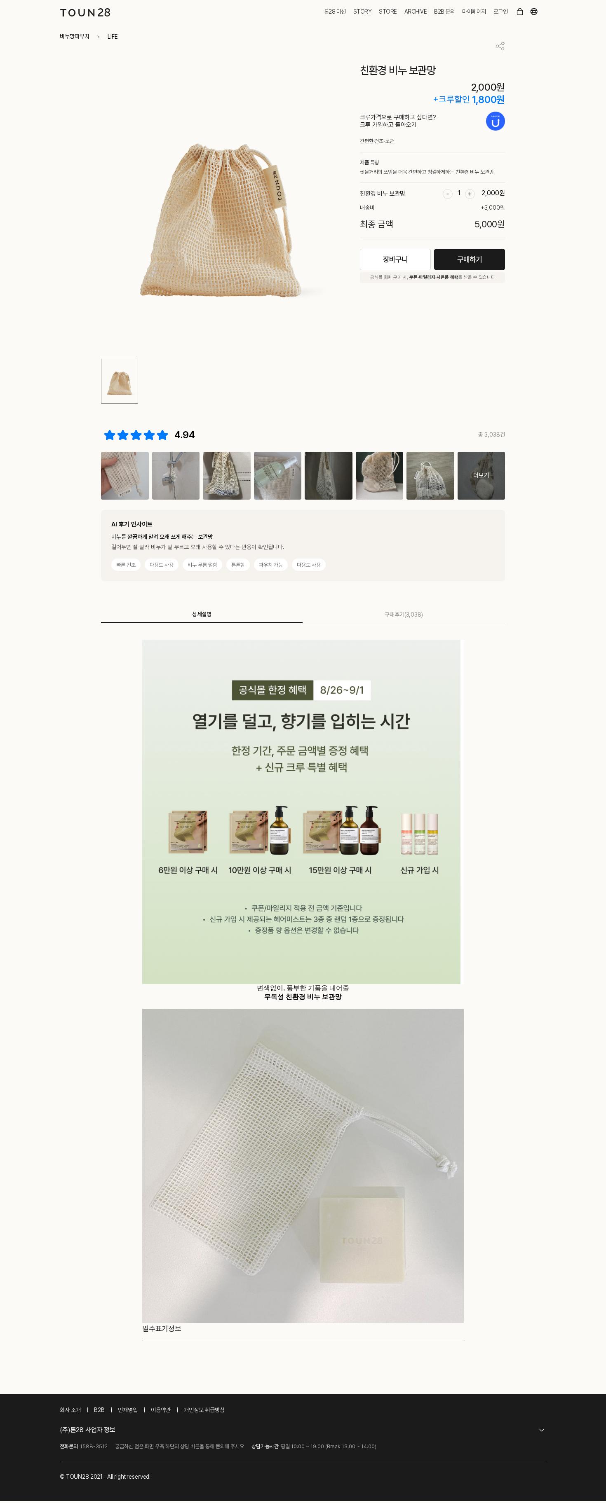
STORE (388, 11)
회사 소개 (70, 1410)
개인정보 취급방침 (204, 1410)
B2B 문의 (444, 11)
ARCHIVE (415, 11)
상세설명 (202, 614)
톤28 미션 (335, 11)
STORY (362, 11)
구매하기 (469, 259)
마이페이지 (474, 11)
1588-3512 (94, 1446)
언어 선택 (534, 11)
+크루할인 (451, 99)
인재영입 (128, 1410)
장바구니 (395, 259)
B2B (99, 1410)
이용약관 (161, 1410)
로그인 (500, 11)
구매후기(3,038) (404, 614)
